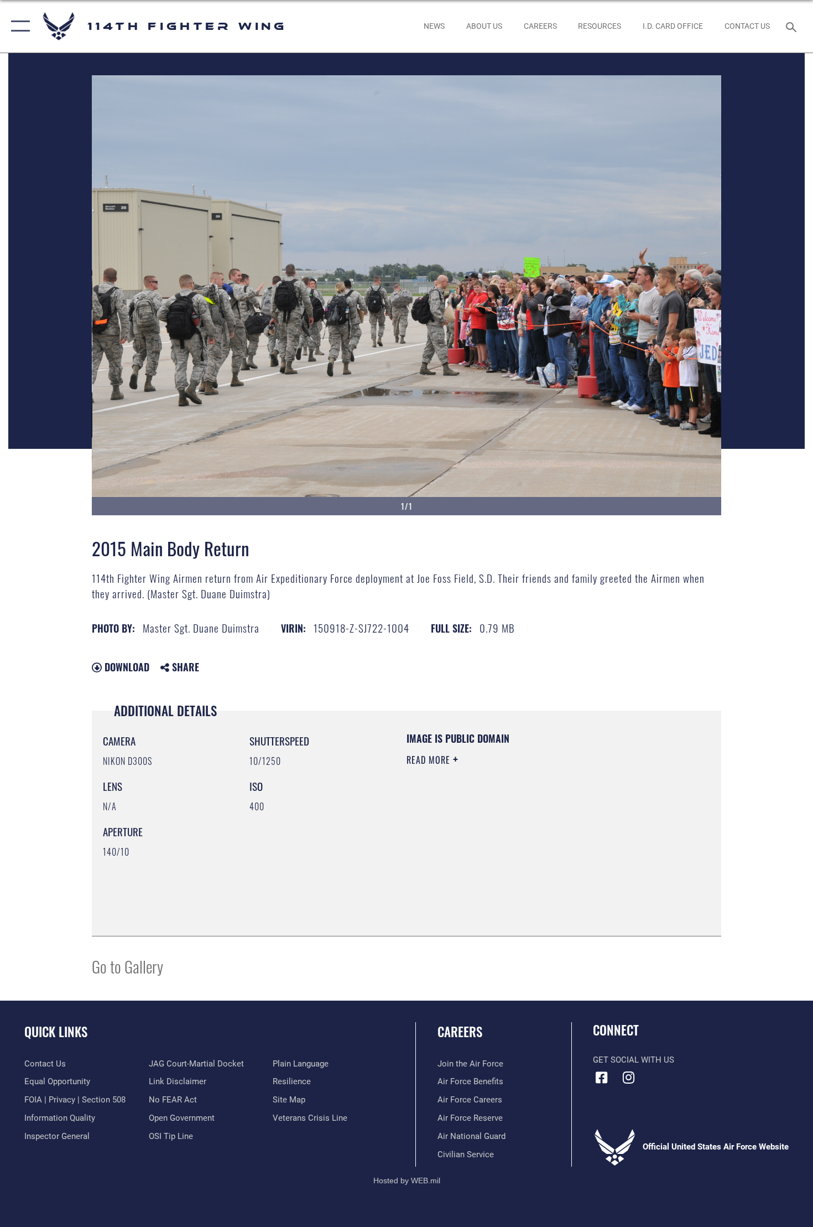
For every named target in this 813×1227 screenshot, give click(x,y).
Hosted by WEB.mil (406, 1180)
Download (125, 667)
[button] (18, 26)
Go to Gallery (127, 966)
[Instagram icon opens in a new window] (629, 1077)
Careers (459, 1031)
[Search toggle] (792, 26)
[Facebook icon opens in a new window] (601, 1077)
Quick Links (55, 1031)
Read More (429, 760)
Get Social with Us (633, 1060)
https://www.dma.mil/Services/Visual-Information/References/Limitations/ (536, 845)
